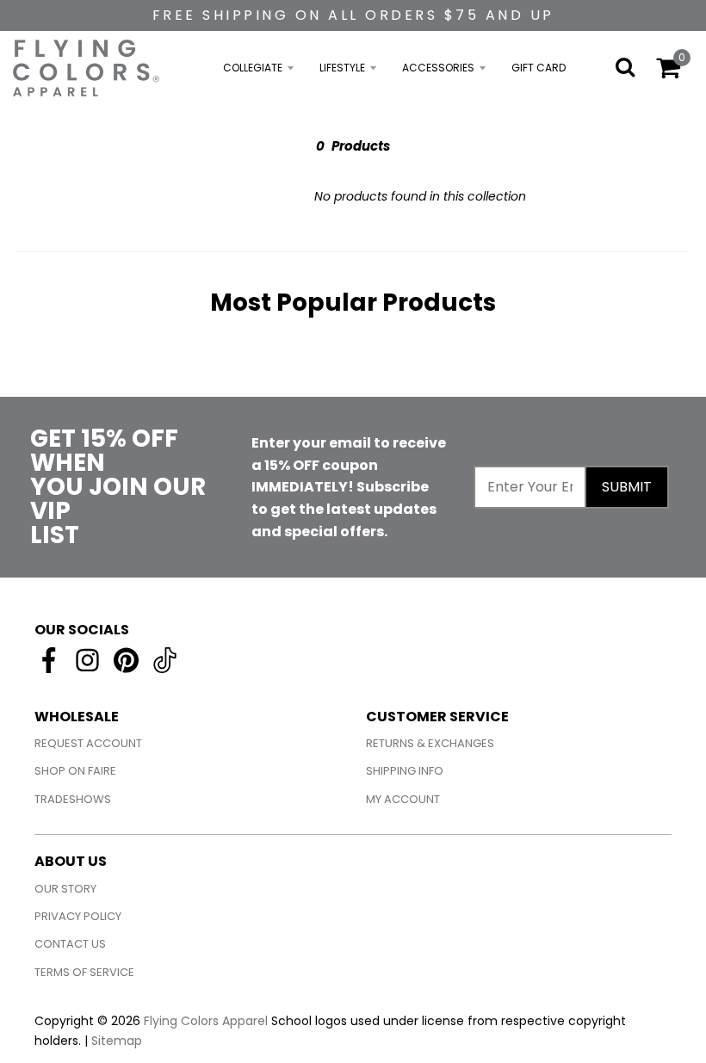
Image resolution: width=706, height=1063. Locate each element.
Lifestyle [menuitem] (342, 67)
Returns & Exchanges (430, 743)
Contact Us (70, 944)
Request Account (88, 743)
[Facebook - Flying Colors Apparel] (48, 660)
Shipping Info (404, 771)
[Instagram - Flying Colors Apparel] (87, 660)
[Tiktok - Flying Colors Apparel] (165, 660)
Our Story (65, 889)
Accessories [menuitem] (438, 67)
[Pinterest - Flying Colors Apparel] (126, 660)
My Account (403, 799)
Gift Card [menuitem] (538, 67)
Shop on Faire (75, 771)
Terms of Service (84, 972)
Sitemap (116, 1040)
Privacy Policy (77, 916)
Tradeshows (72, 799)
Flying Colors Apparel (206, 1020)
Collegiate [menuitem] (252, 67)
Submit (627, 487)
